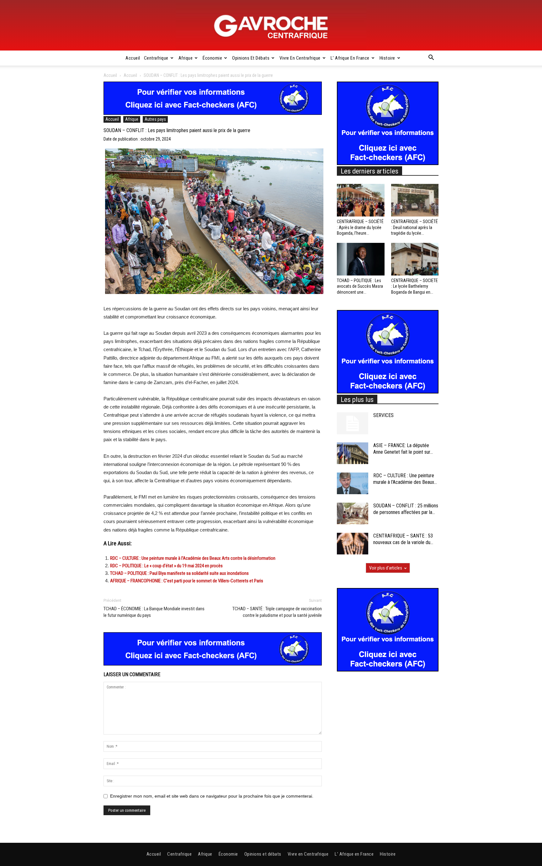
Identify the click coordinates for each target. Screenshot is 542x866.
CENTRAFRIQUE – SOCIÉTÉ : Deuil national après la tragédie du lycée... (414, 227)
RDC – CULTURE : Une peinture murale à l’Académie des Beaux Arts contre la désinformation (192, 558)
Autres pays (155, 119)
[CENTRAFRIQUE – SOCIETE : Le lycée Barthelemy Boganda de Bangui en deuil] (415, 259)
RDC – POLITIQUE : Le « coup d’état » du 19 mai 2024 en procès (166, 566)
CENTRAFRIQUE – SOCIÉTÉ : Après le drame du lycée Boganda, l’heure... (360, 227)
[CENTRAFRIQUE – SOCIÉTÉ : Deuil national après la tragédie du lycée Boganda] (415, 200)
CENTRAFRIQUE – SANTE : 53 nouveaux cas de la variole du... (403, 539)
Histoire (387, 58)
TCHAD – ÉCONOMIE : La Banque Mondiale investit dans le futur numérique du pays (154, 612)
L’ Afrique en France (350, 58)
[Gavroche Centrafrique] (271, 25)
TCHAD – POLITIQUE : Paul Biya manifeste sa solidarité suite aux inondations (179, 573)
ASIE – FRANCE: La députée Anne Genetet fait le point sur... (403, 448)
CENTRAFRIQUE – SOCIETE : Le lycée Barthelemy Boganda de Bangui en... (414, 286)
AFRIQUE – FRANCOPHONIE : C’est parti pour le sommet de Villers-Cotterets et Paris (186, 581)
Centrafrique (156, 58)
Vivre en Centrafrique (300, 58)
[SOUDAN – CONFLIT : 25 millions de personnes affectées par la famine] (352, 513)
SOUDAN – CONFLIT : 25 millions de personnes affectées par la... (405, 509)
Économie (212, 58)
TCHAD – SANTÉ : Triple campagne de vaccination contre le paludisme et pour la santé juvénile (277, 612)
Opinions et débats (250, 58)
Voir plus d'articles (385, 567)
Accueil (132, 58)
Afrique (185, 58)
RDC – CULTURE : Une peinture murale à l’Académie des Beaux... (405, 479)
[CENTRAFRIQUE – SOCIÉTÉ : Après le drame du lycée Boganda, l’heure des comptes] (361, 200)
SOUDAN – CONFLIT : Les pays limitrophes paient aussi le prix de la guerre (177, 130)
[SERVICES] (352, 423)
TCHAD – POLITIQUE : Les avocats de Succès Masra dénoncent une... (360, 286)
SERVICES (383, 415)
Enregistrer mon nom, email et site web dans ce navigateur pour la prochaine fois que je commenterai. (211, 796)
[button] (430, 58)
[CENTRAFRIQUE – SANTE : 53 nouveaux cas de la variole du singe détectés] (352, 543)
